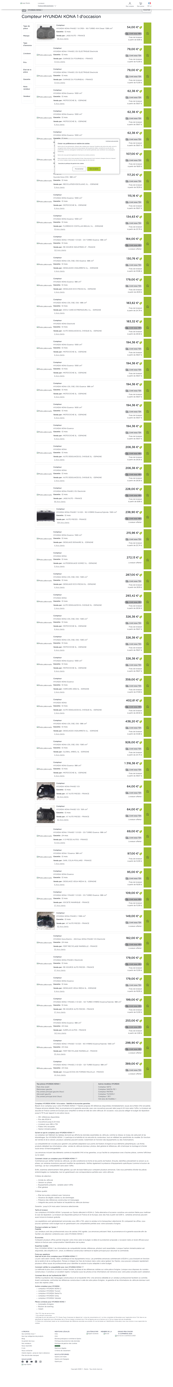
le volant (41, 1155)
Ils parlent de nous (28, 1341)
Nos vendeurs (26, 1343)
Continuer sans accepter (112, 141)
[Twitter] (27, 1361)
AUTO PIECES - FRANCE (76, 519)
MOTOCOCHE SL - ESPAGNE (74, 100)
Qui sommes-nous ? (28, 1334)
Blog (23, 1338)
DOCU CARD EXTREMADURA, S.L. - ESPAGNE (82, 310)
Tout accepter (94, 168)
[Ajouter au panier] (147, 33)
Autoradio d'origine (46, 1304)
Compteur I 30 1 (104, 1096)
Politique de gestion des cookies (66, 1343)
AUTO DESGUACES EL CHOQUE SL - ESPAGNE (82, 331)
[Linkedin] (36, 1361)
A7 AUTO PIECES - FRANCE (77, 794)
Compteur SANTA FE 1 (107, 1089)
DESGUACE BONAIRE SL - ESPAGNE (78, 542)
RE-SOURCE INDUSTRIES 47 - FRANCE (79, 247)
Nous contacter (27, 1350)
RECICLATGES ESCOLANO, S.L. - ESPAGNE (80, 184)
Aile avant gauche (44, 1094)
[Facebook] (23, 1361)
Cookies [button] (57, 1346)
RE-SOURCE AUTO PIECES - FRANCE (78, 967)
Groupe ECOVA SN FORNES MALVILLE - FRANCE (83, 1072)
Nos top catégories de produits (32, 1336)
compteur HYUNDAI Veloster (49, 1298)
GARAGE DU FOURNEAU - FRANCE (78, 58)
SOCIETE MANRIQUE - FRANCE (76, 902)
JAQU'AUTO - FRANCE (75, 36)
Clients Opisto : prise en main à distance (36, 1353)
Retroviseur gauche (44, 1089)
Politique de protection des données (67, 1341)
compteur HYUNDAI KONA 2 (49, 1288)
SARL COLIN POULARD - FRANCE (77, 860)
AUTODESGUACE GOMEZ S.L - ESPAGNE (80, 563)
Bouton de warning (45, 1306)
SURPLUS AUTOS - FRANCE (74, 1030)
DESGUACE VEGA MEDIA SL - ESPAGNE (79, 881)
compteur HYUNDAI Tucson (49, 1291)
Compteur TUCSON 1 (106, 1094)
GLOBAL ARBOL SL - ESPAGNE (76, 752)
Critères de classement (62, 1350)
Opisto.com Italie (60, 1356)
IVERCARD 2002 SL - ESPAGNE (76, 689)
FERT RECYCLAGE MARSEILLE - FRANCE (80, 946)
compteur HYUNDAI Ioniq (48, 1296)
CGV (56, 1336)
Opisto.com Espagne (62, 1359)
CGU (56, 1334)
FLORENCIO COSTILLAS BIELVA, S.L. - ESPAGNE (83, 226)
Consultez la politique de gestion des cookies (71, 163)
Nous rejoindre (27, 1346)
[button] (93, 33)
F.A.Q (23, 1348)
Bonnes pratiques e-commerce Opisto (68, 1338)
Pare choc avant (43, 1087)
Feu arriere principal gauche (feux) (50, 1092)
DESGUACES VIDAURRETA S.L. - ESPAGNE (80, 268)
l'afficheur (147, 1152)
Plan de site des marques (30, 1355)
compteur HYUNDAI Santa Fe (50, 1293)
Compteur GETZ (104, 1087)
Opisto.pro (58, 1361)
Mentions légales (60, 1348)
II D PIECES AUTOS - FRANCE (75, 839)
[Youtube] (32, 1361)
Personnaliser (79, 168)
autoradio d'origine (112, 1223)
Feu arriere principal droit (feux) (49, 1096)
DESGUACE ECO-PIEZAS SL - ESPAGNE (79, 289)
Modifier (146, 10)
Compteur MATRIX (105, 1092)
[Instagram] (40, 1361)
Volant (40, 1309)
